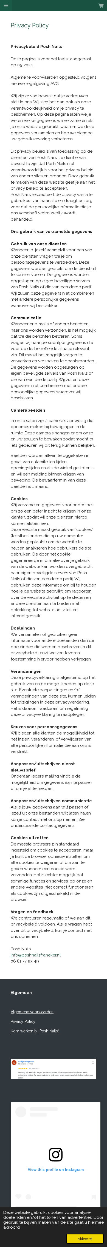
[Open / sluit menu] (6, 5)
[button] (91, 1052)
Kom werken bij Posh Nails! (35, 1031)
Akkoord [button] (85, 1239)
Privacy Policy (23, 1021)
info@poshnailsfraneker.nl (36, 955)
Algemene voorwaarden (32, 1012)
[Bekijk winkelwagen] (101, 5)
